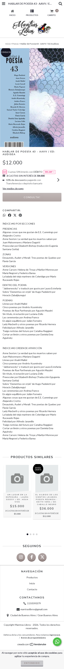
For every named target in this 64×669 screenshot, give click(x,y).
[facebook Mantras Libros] (31, 557)
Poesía (15, 43)
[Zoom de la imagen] (60, 52)
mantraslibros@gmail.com (33, 609)
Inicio (7, 43)
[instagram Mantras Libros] (21, 557)
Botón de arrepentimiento (33, 637)
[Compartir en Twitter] (15, 215)
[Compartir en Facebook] (9, 215)
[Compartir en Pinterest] (20, 215)
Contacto (32, 589)
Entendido (32, 663)
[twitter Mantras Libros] (42, 557)
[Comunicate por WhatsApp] (57, 641)
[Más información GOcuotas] (49, 172)
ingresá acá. (54, 635)
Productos (32, 577)
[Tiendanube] (32, 645)
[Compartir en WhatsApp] (4, 215)
